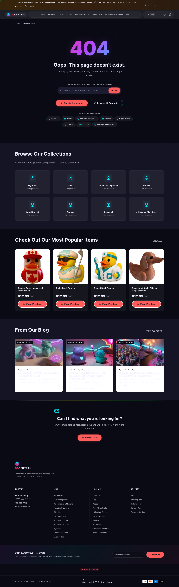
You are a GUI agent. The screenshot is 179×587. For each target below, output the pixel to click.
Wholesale (96, 524)
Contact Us (91, 437)
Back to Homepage (73, 103)
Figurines (54, 119)
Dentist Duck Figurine (104, 288)
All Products (58, 496)
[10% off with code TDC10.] (155, 5)
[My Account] (159, 14)
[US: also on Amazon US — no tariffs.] (148, 5)
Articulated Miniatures (106, 125)
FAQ (132, 496)
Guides (95, 504)
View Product (34, 304)
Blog (127, 14)
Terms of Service (138, 512)
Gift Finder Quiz (60, 516)
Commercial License (100, 528)
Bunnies (70, 125)
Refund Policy (136, 504)
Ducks (69, 119)
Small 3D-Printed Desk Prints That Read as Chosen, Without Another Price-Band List (87, 376)
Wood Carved (124, 119)
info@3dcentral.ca (22, 506)
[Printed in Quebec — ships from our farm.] (152, 5)
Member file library (99, 533)
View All (157, 241)
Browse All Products (107, 103)
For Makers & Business (114, 14)
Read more (29, 6)
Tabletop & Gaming (61, 508)
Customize (156, 582)
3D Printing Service (100, 512)
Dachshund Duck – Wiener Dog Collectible (144, 289)
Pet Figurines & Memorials (64, 504)
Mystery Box (97, 14)
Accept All (147, 577)
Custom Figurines (65, 14)
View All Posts (154, 331)
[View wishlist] (164, 14)
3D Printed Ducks (61, 520)
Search (114, 90)
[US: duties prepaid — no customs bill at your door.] (145, 5)
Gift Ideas (57, 512)
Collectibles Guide (99, 508)
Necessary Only (166, 577)
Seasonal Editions (61, 533)
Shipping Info (136, 500)
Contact (95, 520)
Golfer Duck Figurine (65, 288)
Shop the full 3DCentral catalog (97, 582)
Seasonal (85, 125)
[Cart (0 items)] (170, 14)
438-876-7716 (21, 503)
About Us (96, 496)
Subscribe (155, 555)
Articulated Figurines (88, 119)
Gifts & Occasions (82, 14)
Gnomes (108, 119)
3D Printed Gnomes (61, 524)
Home (17, 23)
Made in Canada (99, 516)
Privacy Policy (136, 508)
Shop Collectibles (48, 14)
